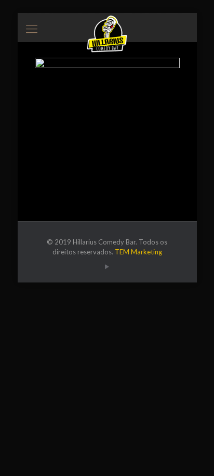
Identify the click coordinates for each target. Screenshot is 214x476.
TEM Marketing (138, 252)
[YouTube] (107, 266)
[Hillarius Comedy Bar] (107, 26)
